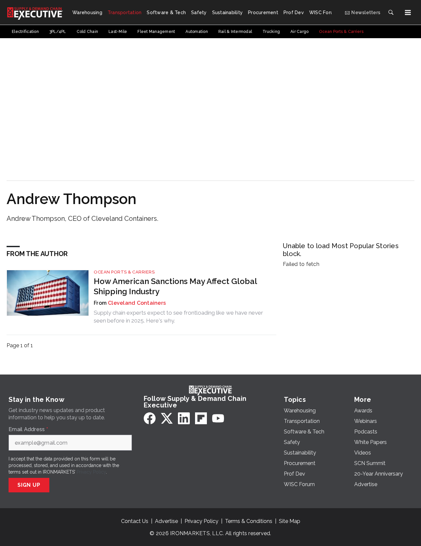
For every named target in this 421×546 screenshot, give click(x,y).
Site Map (289, 521)
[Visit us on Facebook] (150, 418)
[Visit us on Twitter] (167, 418)
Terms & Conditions (248, 521)
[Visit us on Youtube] (218, 418)
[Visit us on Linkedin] (184, 418)
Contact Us (134, 521)
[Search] (390, 12)
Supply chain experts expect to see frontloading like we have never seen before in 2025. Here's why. (178, 316)
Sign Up (28, 485)
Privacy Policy (91, 472)
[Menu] (407, 12)
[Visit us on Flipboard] (201, 418)
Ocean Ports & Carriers (124, 272)
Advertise (166, 521)
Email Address (28, 429)
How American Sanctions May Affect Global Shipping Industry (175, 286)
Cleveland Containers (137, 303)
